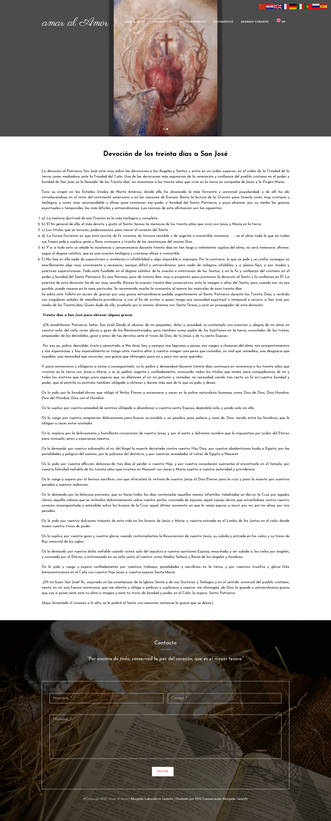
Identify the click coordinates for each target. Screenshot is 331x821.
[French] (285, 6)
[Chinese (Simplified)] (262, 6)
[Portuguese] (308, 6)
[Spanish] (324, 6)
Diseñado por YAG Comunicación (198, 799)
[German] (293, 6)
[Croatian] (270, 6)
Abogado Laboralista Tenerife (152, 799)
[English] (278, 6)
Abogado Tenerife (235, 799)
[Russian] (316, 6)
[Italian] (301, 6)
